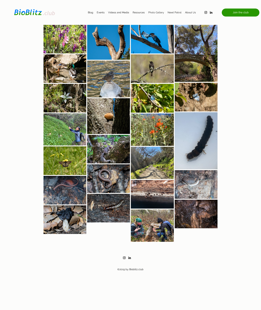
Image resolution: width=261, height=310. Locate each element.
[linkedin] (211, 12)
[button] (240, 13)
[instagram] (206, 12)
